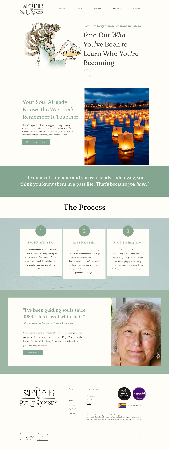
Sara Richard (38, 436)
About (71, 400)
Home (71, 396)
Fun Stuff (72, 409)
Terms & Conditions (118, 433)
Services (72, 404)
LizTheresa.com (42, 439)
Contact (72, 413)
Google (90, 399)
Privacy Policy (144, 433)
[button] (79, 8)
